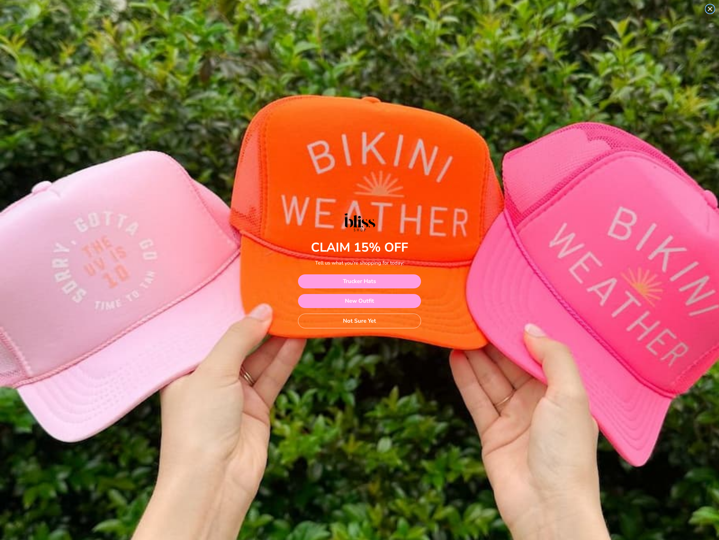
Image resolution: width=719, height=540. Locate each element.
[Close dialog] (710, 8)
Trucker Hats (359, 281)
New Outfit (359, 301)
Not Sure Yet (359, 321)
